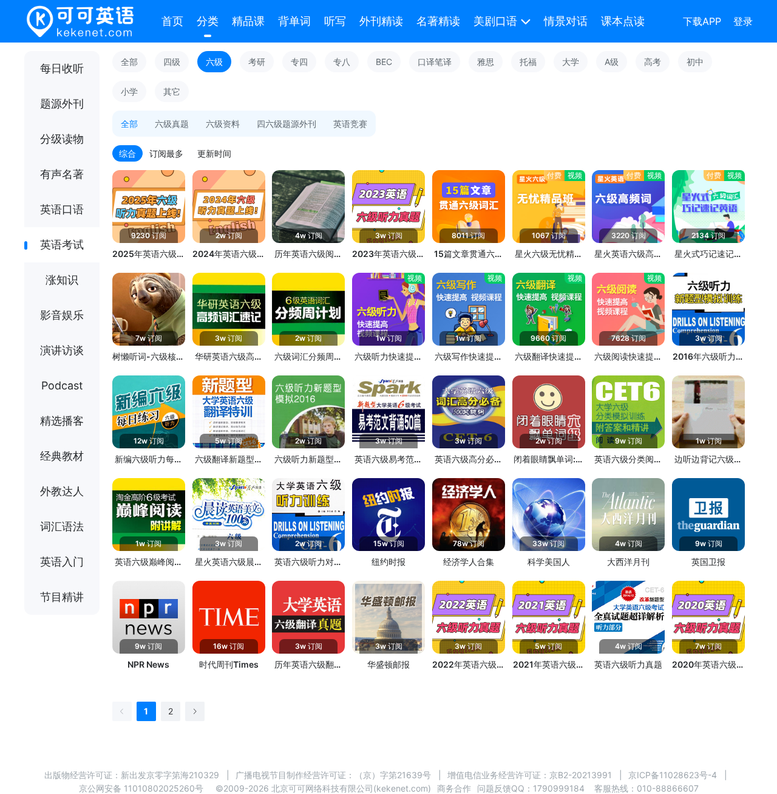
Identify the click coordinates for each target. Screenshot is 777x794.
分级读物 (62, 138)
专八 (341, 61)
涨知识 (62, 279)
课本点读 (623, 21)
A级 (612, 61)
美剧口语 (495, 21)
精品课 (248, 21)
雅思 (485, 61)
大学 (570, 61)
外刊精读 (381, 21)
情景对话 (566, 21)
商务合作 (454, 788)
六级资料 (223, 123)
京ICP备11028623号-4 (672, 775)
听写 (335, 21)
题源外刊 (62, 103)
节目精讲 (62, 596)
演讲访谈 (62, 350)
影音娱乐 (62, 315)
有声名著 (62, 174)
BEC (384, 61)
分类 (208, 21)
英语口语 (62, 209)
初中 (695, 61)
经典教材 (62, 456)
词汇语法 (62, 526)
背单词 (294, 21)
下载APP (702, 21)
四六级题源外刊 (286, 123)
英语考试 (62, 244)
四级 (171, 61)
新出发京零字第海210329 (170, 775)
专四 (299, 61)
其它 (171, 91)
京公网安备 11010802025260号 (141, 788)
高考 (652, 61)
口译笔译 (435, 61)
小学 (129, 91)
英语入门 (62, 561)
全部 (129, 61)
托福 (528, 61)
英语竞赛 (350, 123)
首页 (172, 21)
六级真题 (172, 123)
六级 (214, 61)
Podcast (62, 385)
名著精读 (438, 21)
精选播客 (62, 420)
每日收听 (62, 68)
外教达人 (62, 491)
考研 (256, 61)
